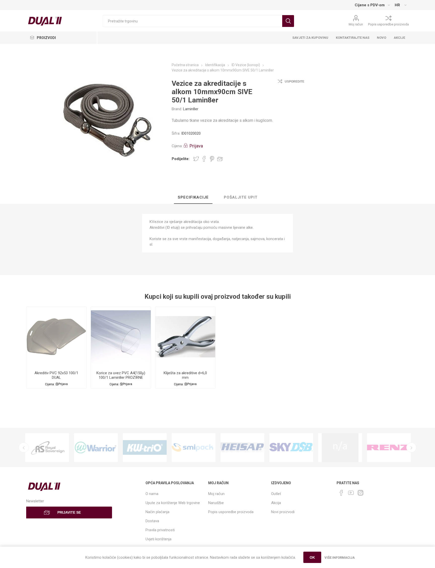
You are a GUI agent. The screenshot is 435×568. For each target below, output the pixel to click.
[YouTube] (351, 493)
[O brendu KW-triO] (145, 447)
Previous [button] (24, 447)
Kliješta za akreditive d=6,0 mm (185, 375)
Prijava (196, 145)
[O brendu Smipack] (193, 447)
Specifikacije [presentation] (193, 197)
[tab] (193, 197)
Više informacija (339, 557)
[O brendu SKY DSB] (291, 447)
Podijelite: (181, 159)
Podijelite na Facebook (204, 159)
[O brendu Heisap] (242, 447)
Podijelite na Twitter (196, 159)
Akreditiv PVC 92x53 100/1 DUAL (56, 375)
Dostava (152, 521)
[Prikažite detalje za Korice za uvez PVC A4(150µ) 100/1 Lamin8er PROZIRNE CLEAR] (121, 337)
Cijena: (177, 146)
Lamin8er (190, 109)
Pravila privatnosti (160, 530)
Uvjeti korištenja (158, 539)
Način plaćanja (157, 512)
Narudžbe (216, 503)
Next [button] (411, 447)
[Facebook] (341, 493)
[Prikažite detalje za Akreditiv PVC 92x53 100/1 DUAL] (56, 337)
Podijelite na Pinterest (212, 159)
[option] (47, 447)
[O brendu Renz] (389, 447)
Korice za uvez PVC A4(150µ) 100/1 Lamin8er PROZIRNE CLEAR (120, 377)
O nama (152, 493)
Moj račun (356, 24)
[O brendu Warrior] (96, 447)
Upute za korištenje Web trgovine (173, 503)
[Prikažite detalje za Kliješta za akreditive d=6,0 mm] (185, 337)
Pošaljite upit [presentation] (241, 197)
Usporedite (294, 81)
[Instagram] (360, 493)
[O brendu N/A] (340, 447)
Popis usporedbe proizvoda (388, 24)
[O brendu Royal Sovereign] (47, 447)
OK (312, 557)
